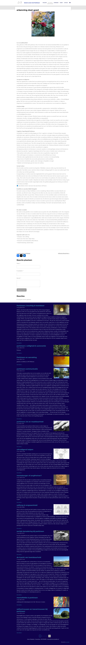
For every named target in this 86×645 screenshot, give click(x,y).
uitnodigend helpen (25, 449)
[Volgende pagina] (49, 636)
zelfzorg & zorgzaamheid (27, 505)
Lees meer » (19, 342)
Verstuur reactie (21, 290)
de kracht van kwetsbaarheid (29, 557)
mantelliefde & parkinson (27, 598)
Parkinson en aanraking (27, 357)
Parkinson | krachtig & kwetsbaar (30, 306)
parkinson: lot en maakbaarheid (30, 422)
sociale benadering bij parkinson (30, 531)
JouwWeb (67, 642)
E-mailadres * (20, 270)
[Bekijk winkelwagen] (70, 3)
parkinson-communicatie (27, 369)
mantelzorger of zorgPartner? (29, 476)
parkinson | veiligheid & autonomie (31, 346)
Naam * (18, 263)
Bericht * (19, 278)
